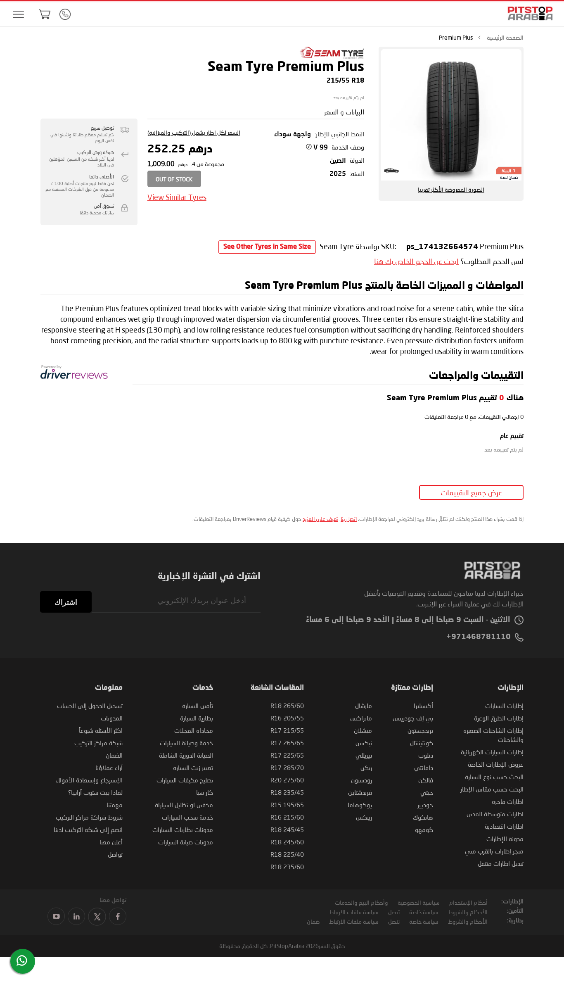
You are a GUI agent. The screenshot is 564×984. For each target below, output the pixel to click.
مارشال (363, 705)
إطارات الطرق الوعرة (499, 718)
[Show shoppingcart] (44, 14)
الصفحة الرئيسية (505, 37)
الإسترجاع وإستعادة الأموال (89, 780)
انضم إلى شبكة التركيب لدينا (88, 829)
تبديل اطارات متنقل (501, 863)
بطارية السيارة (196, 718)
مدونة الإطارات (505, 838)
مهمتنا (115, 804)
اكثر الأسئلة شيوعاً (101, 730)
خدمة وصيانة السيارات (186, 742)
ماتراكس (361, 718)
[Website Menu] (18, 15)
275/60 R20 (287, 780)
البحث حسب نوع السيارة (494, 776)
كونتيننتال (421, 742)
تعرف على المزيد (320, 519)
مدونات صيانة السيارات (185, 842)
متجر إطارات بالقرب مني (494, 851)
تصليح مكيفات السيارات (184, 780)
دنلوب (425, 755)
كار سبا (204, 792)
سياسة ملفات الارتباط (354, 911)
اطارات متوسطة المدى (495, 814)
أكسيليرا (423, 705)
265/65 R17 (287, 742)
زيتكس (364, 817)
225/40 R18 (287, 854)
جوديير (425, 804)
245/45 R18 (287, 829)
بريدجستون (420, 730)
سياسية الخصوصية (419, 902)
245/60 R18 (287, 842)
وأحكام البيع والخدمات (361, 902)
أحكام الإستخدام (468, 902)
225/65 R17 (287, 755)
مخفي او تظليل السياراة (184, 804)
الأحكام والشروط (468, 911)
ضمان (313, 921)
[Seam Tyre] (331, 56)
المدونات (112, 718)
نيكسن (363, 742)
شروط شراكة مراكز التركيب (89, 817)
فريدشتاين (360, 792)
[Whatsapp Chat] (22, 960)
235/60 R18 (287, 866)
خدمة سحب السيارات (187, 817)
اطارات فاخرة (508, 801)
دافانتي (423, 767)
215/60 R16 (287, 817)
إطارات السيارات (504, 705)
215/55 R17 (287, 730)
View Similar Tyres (176, 197)
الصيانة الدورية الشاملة (186, 755)
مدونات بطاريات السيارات (182, 829)
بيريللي (363, 755)
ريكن (366, 767)
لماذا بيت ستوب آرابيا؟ (95, 792)
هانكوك (423, 817)
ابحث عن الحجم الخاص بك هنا (416, 261)
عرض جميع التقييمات (471, 492)
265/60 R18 (287, 705)
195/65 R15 (287, 804)
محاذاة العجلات (193, 730)
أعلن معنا (111, 842)
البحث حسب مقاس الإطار (492, 789)
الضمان (114, 755)
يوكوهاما (360, 804)
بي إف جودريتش (413, 718)
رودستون (361, 780)
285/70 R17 (287, 767)
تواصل (115, 854)
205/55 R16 (287, 718)
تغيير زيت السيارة (193, 767)
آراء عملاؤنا (109, 767)
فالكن (425, 780)
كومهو (424, 829)
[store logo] (527, 13)
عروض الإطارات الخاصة (496, 764)
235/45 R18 (287, 792)
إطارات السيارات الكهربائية (492, 752)
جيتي (426, 792)
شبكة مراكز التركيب (98, 742)
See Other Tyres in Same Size (267, 247)
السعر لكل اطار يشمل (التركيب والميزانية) (193, 132)
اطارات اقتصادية (504, 826)
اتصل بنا (349, 519)
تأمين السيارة (197, 705)
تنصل (394, 911)
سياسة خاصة (423, 911)
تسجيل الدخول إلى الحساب (90, 705)
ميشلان (363, 730)
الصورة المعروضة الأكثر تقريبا (451, 189)
